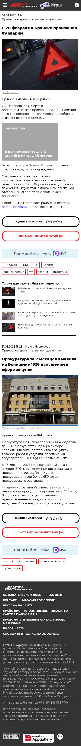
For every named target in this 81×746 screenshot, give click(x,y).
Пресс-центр (54, 595)
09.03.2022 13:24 (12, 15)
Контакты (11, 600)
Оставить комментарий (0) (41, 236)
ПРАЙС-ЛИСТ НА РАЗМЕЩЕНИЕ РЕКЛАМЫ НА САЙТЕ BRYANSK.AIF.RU (35, 612)
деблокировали (15, 207)
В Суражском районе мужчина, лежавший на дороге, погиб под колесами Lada (44, 302)
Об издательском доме (22, 595)
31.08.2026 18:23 (12, 346)
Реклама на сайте (17, 605)
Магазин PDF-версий (38, 600)
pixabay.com (10, 92)
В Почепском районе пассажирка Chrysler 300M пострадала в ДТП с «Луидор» (46, 314)
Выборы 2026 (13, 628)
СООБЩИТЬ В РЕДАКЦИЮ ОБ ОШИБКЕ (31, 633)
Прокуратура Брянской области (24, 428)
